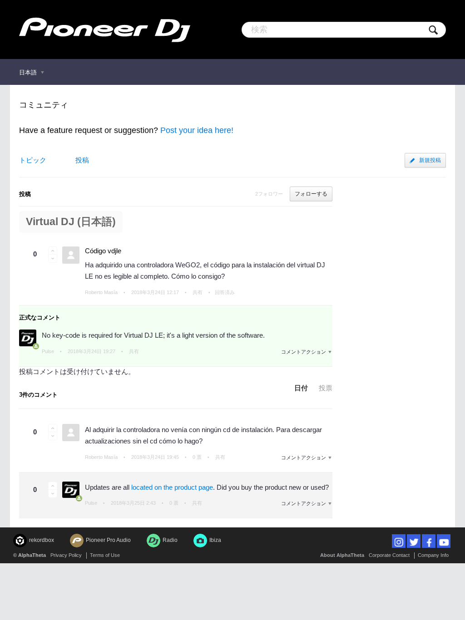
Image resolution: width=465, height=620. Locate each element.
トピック (32, 160)
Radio (170, 540)
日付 (301, 388)
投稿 (82, 160)
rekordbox (41, 540)
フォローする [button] (311, 194)
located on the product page (172, 487)
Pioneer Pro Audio (108, 540)
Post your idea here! (196, 130)
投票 (325, 388)
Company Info (433, 555)
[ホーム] (104, 29)
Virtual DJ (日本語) (71, 221)
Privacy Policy (66, 555)
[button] (52, 250)
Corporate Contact (389, 555)
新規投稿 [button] (430, 160)
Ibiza (215, 540)
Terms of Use (105, 555)
